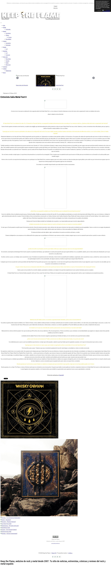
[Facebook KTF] (55, 89)
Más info (55, 8)
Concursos (5, 66)
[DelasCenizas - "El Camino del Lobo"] (10, 525)
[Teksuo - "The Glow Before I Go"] (39, 516)
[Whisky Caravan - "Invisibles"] (29, 438)
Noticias (4, 31)
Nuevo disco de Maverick (22, 85)
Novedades (8, 39)
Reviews (4, 47)
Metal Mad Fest (59, 85)
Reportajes (8, 59)
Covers (9, 37)
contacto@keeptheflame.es (55, 543)
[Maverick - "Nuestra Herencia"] (8, 521)
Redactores (8, 70)
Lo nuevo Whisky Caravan (42, 85)
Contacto (4, 68)
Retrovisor (8, 65)
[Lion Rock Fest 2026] (6, 523)
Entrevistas (5, 51)
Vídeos (7, 35)
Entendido (99, 10)
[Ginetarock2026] (5, 527)
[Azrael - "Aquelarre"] (6, 520)
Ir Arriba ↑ (70, 553)
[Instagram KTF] (53, 89)
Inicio (4, 25)
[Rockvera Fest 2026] (6, 531)
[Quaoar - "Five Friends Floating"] (9, 529)
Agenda (4, 27)
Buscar (4, 72)
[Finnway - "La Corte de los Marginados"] (10, 518)
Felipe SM (53, 553)
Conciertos (8, 33)
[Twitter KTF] (51, 89)
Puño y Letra (5, 56)
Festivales (8, 29)
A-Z (7, 49)
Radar (7, 63)
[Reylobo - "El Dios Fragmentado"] (9, 533)
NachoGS (61, 375)
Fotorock (8, 55)
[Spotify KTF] (60, 89)
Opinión (7, 61)
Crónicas (4, 41)
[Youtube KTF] (58, 89)
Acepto (55, 6)
